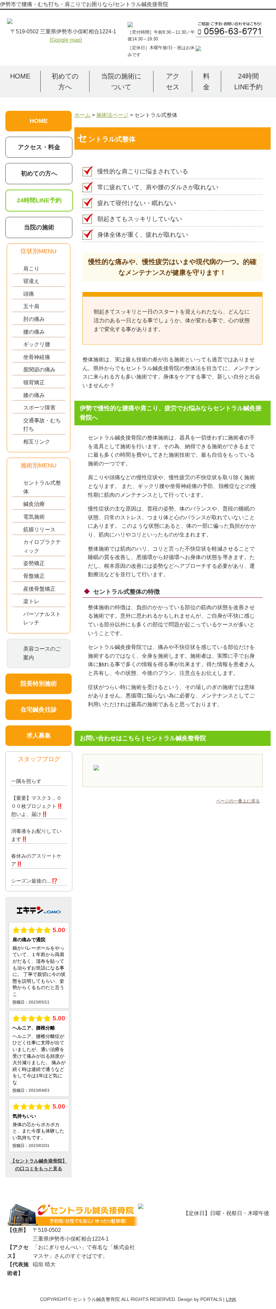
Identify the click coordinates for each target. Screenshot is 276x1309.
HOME (20, 76)
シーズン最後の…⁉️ (34, 881)
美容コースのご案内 (42, 653)
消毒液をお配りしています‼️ (36, 835)
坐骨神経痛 (36, 357)
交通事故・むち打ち (42, 425)
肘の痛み (34, 319)
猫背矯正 (34, 382)
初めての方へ (64, 81)
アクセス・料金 (39, 147)
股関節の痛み (39, 369)
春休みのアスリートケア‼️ (36, 860)
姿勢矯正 (34, 563)
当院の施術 (39, 227)
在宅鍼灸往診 (39, 709)
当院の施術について (121, 81)
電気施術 (34, 517)
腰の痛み (34, 332)
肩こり (31, 268)
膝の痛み (34, 395)
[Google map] (66, 40)
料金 (206, 81)
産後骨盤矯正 (39, 589)
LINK (231, 1299)
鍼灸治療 (34, 504)
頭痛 (28, 294)
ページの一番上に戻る (238, 801)
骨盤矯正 (34, 576)
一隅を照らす (26, 781)
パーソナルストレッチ (42, 618)
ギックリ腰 (36, 344)
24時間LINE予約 (248, 81)
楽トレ (31, 601)
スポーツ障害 (39, 408)
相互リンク (36, 442)
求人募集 (39, 735)
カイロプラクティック (42, 546)
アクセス (172, 81)
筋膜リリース (39, 529)
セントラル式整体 (42, 487)
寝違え (31, 281)
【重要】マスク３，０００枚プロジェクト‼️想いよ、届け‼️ (37, 806)
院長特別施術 (39, 683)
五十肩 (31, 306)
